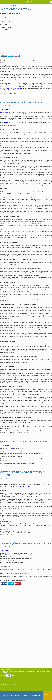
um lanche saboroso (8, 122)
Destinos (10, 5)
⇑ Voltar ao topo (4, 109)
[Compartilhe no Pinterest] (16, 55)
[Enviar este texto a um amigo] (19, 55)
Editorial (3, 682)
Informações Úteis (6, 21)
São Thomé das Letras (5, 112)
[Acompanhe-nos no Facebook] (8, 675)
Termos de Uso (4, 687)
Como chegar (5, 19)
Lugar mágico (3, 65)
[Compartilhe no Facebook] (3, 55)
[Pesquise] (4, 2)
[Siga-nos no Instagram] (12, 675)
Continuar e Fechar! (47, 695)
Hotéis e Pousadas (7, 27)
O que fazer (5, 16)
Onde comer (5, 29)
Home (7, 5)
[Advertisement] (13, 42)
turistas (2, 377)
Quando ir (4, 17)
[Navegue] (1, 2)
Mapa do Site (21, 688)
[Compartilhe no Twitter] (11, 55)
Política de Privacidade (12, 687)
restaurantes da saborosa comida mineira (16, 88)
